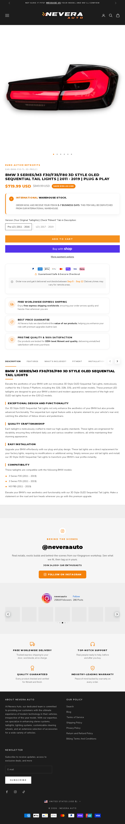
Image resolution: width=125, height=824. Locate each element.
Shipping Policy (74, 722)
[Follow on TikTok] (23, 791)
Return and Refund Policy (79, 733)
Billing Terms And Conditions (81, 738)
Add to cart (62, 239)
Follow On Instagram (64, 574)
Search (70, 706)
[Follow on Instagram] (15, 791)
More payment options (62, 256)
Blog (68, 711)
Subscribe (18, 780)
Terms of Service (75, 717)
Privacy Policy (73, 728)
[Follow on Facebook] (6, 791)
